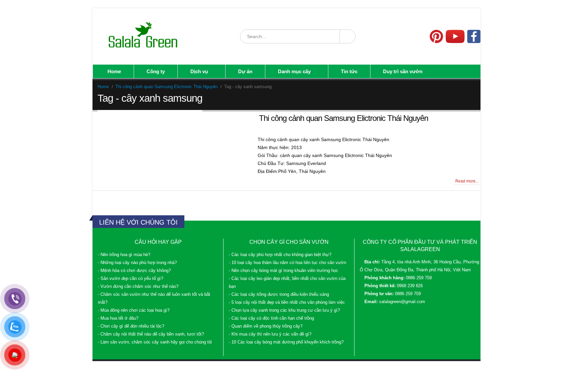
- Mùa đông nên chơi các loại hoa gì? (133, 310)
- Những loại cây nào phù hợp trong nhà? (137, 262)
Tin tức (349, 71)
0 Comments (111, 181)
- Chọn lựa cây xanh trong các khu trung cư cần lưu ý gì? (284, 310)
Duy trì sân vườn (402, 71)
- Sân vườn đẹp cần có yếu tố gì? (130, 278)
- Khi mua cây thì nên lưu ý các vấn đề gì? (270, 334)
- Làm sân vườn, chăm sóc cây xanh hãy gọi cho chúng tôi (155, 342)
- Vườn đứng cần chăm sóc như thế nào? (138, 286)
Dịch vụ (199, 71)
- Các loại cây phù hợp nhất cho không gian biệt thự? (280, 254)
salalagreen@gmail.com (402, 301)
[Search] (347, 36)
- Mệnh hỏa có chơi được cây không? (134, 270)
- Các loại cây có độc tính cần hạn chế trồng (271, 318)
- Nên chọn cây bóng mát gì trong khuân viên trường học (283, 270)
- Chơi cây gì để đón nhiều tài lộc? (131, 326)
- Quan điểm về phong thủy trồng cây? (265, 326)
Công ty (156, 71)
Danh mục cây (294, 71)
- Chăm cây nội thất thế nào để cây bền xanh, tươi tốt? (151, 334)
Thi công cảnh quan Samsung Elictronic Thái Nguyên (343, 118)
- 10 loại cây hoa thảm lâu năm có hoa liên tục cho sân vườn (287, 262)
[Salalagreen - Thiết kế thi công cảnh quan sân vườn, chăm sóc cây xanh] (143, 36)
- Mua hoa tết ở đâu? (118, 318)
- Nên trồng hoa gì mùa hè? (124, 254)
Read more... (466, 181)
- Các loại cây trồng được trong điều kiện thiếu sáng (279, 294)
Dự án (245, 71)
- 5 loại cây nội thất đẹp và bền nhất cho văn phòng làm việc (287, 302)
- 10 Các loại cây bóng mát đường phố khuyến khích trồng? (286, 342)
